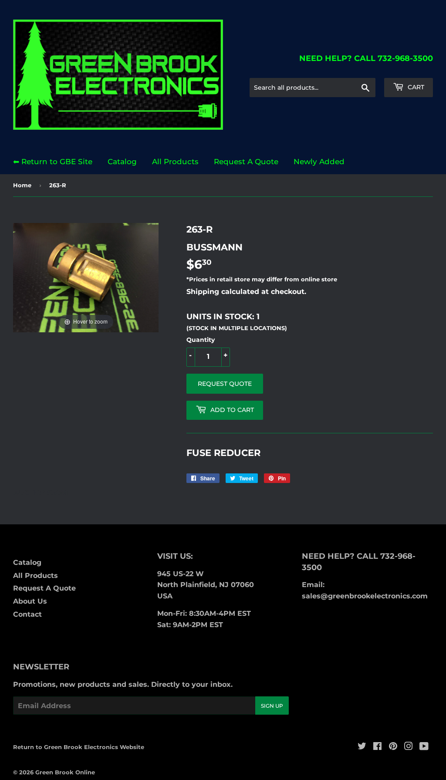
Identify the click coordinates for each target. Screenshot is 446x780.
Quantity (200, 340)
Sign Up (272, 705)
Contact (27, 614)
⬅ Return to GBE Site (52, 161)
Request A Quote (246, 161)
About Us (30, 601)
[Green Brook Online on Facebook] (377, 747)
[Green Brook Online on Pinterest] (393, 747)
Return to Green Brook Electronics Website (78, 746)
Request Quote (225, 384)
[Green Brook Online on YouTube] (424, 747)
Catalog (122, 161)
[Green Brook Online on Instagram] (408, 747)
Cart (415, 87)
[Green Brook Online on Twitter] (362, 747)
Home (22, 185)
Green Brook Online (65, 772)
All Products (175, 161)
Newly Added (319, 161)
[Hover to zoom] (86, 277)
